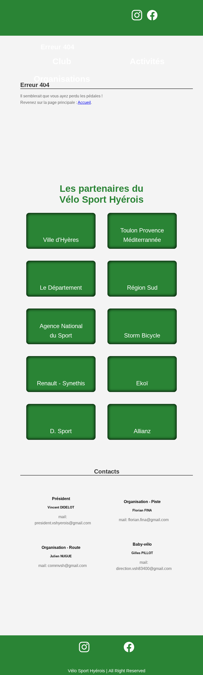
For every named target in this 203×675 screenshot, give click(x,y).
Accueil (84, 102)
